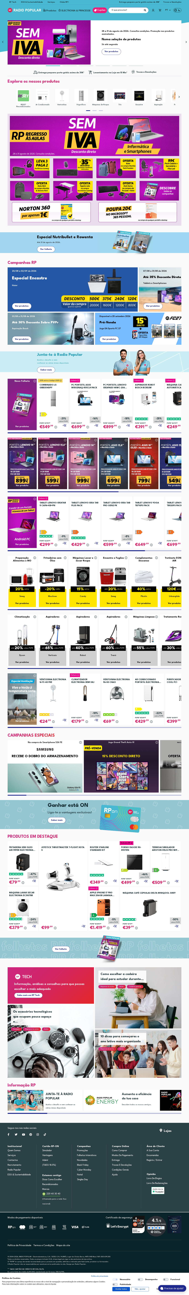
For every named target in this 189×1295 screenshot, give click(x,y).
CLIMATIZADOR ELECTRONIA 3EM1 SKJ (82, 681)
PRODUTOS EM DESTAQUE (33, 837)
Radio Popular (14, 1170)
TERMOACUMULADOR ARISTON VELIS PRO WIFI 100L (165, 849)
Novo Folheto (22, 381)
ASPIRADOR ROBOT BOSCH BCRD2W (145, 386)
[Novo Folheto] (22, 399)
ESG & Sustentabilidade (32, 2)
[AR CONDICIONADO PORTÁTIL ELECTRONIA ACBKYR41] (149, 692)
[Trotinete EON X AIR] (174, 576)
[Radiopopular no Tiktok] (45, 1135)
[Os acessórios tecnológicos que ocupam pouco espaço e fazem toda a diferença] (54, 1044)
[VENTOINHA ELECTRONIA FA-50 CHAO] (117, 692)
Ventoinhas (62, 105)
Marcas (45, 1189)
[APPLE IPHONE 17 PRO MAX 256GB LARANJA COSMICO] (103, 908)
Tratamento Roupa (174, 617)
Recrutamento (14, 1165)
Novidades (82, 1160)
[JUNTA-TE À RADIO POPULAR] (24, 1100)
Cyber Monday (84, 1170)
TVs (119, 105)
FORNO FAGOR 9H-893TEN (131, 848)
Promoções (82, 1150)
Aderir (45, 1160)
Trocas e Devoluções (172, 2)
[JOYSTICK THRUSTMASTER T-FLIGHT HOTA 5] (63, 876)
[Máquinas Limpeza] (143, 635)
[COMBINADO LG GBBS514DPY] (53, 398)
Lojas (166, 1131)
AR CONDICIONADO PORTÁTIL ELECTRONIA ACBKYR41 (147, 681)
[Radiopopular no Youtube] (23, 1135)
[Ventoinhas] (62, 96)
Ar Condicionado (43, 105)
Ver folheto (46, 249)
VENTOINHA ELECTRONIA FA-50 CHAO (116, 681)
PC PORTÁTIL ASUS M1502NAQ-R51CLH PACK (84, 386)
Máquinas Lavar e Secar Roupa (83, 559)
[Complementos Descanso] (143, 576)
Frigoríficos (81, 105)
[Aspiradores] (52, 635)
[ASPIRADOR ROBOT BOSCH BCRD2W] (149, 398)
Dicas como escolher (52, 1180)
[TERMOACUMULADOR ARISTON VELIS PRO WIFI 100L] (166, 862)
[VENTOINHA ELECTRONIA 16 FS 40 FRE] (53, 692)
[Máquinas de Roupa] (101, 96)
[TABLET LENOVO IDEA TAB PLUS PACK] (85, 515)
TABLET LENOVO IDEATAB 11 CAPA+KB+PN (53, 504)
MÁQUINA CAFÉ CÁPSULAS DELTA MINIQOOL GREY (149, 893)
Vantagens (47, 1155)
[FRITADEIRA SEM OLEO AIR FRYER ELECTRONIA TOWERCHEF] (23, 862)
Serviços (51, 2)
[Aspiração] (158, 96)
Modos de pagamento (122, 1155)
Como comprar (119, 1150)
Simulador (47, 1150)
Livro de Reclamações (157, 1183)
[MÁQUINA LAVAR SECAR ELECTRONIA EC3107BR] (23, 908)
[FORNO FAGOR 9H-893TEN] (135, 862)
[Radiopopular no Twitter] (16, 1135)
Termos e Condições (43, 1245)
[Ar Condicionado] (43, 96)
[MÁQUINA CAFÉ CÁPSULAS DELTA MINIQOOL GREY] (150, 908)
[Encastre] (139, 96)
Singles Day (82, 1180)
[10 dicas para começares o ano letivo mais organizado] (141, 1057)
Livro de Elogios (154, 1178)
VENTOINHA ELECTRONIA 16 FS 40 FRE (53, 681)
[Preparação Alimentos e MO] (22, 576)
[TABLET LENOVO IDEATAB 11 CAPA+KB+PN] (53, 515)
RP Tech (12, 2)
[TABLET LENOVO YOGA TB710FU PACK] (149, 515)
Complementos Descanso (143, 559)
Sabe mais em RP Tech (28, 995)
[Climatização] (22, 635)
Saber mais (46, 370)
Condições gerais (120, 1170)
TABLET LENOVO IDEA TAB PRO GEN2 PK (116, 504)
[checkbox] (115, 1279)
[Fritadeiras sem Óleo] (52, 576)
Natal (80, 1175)
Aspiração (158, 105)
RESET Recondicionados (23, 106)
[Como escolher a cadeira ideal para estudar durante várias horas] (141, 1001)
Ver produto (22, 486)
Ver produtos (22, 306)
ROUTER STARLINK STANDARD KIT (99, 848)
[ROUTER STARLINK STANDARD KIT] (103, 862)
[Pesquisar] (145, 10)
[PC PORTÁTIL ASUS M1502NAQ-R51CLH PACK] (85, 398)
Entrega (116, 1160)
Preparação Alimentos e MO (22, 559)
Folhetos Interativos (86, 1155)
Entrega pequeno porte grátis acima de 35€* (139, 2)
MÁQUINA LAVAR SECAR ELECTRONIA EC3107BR (21, 894)
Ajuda (115, 1175)
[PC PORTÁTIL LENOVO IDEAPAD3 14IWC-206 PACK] (117, 398)
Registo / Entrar (154, 1160)
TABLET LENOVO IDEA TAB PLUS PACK (84, 504)
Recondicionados (50, 1184)
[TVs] (120, 96)
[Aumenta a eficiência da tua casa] (100, 1100)
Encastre (139, 105)
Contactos (13, 1160)
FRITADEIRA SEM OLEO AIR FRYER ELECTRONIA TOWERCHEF (21, 849)
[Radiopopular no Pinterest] (30, 1135)
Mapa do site (63, 1245)
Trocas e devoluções (122, 1165)
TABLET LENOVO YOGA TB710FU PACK (147, 504)
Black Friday (83, 1165)
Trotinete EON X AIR (174, 559)
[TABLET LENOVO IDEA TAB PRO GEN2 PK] (117, 515)
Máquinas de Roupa (100, 105)
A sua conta (153, 1150)
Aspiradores (52, 617)
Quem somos (14, 1150)
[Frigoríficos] (81, 96)
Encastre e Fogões (113, 558)
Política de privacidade (99, 1276)
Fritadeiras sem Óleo (52, 559)
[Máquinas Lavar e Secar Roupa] (83, 576)
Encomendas (153, 1155)
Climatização (22, 617)
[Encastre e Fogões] (113, 576)
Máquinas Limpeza (144, 617)
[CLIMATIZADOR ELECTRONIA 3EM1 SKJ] (85, 692)
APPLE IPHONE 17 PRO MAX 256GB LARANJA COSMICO (101, 894)
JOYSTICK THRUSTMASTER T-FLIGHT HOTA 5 (62, 848)
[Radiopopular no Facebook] (8, 1135)
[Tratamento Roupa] (174, 635)
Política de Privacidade (19, 1245)
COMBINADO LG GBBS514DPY (48, 386)
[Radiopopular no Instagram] (38, 1135)
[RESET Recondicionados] (23, 96)
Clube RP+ (64, 2)
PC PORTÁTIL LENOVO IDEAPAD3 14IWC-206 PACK (114, 386)
